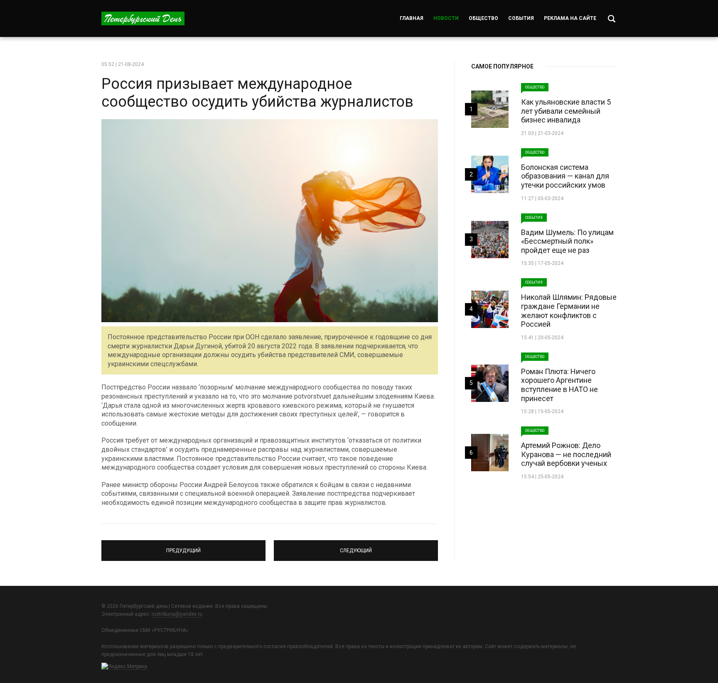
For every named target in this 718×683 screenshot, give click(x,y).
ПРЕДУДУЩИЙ (184, 546)
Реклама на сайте (570, 18)
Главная (411, 18)
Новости (446, 18)
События (521, 18)
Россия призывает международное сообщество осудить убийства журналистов (257, 92)
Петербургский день (142, 18)
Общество (483, 18)
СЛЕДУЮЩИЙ (356, 546)
